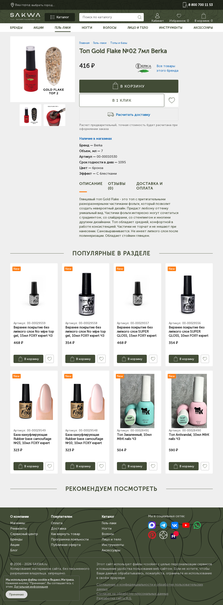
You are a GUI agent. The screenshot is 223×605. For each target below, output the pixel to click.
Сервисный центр (24, 534)
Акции (14, 545)
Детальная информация (31, 586)
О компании (19, 517)
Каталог (108, 517)
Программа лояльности (70, 539)
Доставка (58, 528)
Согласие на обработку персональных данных (132, 594)
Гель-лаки (109, 523)
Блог (14, 550)
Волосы (108, 534)
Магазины (17, 523)
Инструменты (113, 545)
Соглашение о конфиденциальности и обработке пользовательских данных (149, 587)
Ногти (107, 528)
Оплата (57, 523)
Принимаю (16, 594)
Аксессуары (111, 550)
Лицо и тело (111, 539)
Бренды (16, 539)
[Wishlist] (171, 100)
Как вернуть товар (65, 534)
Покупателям (61, 517)
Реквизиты (18, 528)
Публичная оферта (66, 545)
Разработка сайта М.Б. (114, 598)
